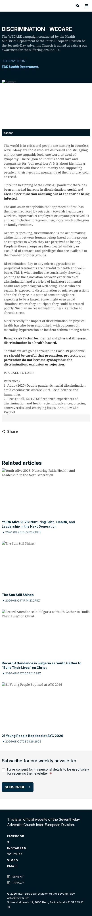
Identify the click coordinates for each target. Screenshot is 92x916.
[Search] (77, 6)
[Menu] (86, 6)
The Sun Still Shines (18, 595)
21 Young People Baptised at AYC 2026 (32, 736)
